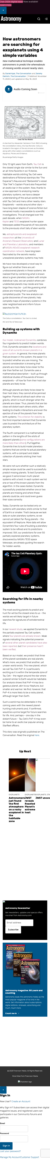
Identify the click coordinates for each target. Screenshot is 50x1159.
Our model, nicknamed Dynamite (19, 340)
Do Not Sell (39, 1059)
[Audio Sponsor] (24, 97)
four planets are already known (25, 636)
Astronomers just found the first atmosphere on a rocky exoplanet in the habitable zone (17, 809)
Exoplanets (14, 795)
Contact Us (24, 1048)
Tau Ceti (37, 164)
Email (2, 1123)
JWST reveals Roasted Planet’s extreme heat (30, 805)
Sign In (6, 1145)
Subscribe (13, 929)
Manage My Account (10, 1157)
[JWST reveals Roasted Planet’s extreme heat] (30, 774)
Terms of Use (11, 1059)
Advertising (34, 1053)
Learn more (5, 5)
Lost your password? (10, 1151)
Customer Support (30, 1157)
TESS (16, 221)
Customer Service (18, 1053)
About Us (12, 1048)
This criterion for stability (29, 417)
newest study (15, 629)
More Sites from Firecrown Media (25, 1076)
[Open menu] (46, 19)
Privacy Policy (25, 1059)
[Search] (39, 19)
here (37, 735)
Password (4, 1133)
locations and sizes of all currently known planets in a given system (24, 350)
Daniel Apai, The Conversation (18, 73)
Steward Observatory (22, 241)
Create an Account (20, 1101)
